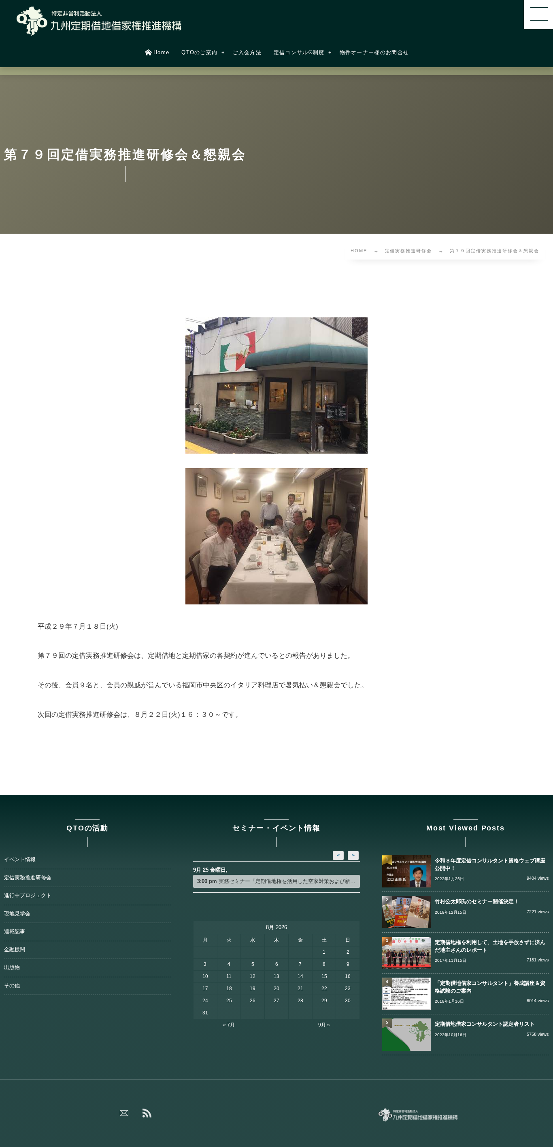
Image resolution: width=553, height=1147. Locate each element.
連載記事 (14, 931)
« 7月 (229, 1025)
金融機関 (14, 950)
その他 (12, 986)
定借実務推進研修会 (27, 878)
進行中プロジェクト (27, 895)
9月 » (324, 1025)
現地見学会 (17, 914)
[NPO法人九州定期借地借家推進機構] (99, 21)
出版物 (12, 967)
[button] (538, 14)
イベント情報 (20, 859)
